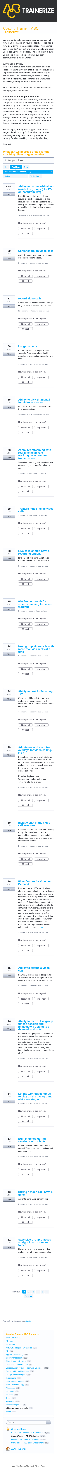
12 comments (23, 311)
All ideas (9, 1341)
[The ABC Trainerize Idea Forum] (28, 11)
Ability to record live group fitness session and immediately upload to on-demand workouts (35, 1025)
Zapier (8, 1411)
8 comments (22, 263)
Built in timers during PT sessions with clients (34, 1140)
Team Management (14, 1405)
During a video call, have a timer (35, 1193)
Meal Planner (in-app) (15, 1381)
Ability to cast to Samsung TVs (35, 693)
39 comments (23, 215)
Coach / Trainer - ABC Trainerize (25, 1436)
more (41, 927)
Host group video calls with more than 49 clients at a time (36, 649)
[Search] (48, 1422)
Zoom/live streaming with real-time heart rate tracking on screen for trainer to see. (34, 454)
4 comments (22, 364)
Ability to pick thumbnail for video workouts (34, 401)
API (7, 1351)
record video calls (29, 298)
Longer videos (27, 346)
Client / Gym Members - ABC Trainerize (27, 1433)
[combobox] (27, 1422)
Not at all (27, 228)
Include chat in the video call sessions (34, 824)
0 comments (22, 566)
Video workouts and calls (40, 215)
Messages (10, 1388)
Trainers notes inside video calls (36, 510)
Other (8, 1398)
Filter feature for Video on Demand (35, 883)
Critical (27, 233)
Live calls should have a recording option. (34, 552)
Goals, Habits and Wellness (17, 1371)
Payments (10, 1401)
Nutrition (9, 1395)
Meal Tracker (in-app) (15, 1385)
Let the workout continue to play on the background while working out (35, 1096)
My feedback (35, 176)
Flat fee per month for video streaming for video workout (35, 604)
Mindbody (10, 1391)
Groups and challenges (15, 1375)
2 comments (22, 846)
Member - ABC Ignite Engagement (25, 1439)
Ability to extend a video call (34, 969)
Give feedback (18, 1429)
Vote (9, 194)
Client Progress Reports (16, 1361)
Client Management (14, 1358)
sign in (28, 1321)
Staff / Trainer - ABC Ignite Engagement (27, 1443)
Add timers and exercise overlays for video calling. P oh (35, 750)
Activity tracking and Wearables (19, 1348)
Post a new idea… (13, 1338)
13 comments (23, 414)
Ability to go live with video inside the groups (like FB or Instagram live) (36, 189)
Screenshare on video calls (36, 250)
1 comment (22, 473)
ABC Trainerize (18, 1449)
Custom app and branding (17, 1365)
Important (43, 228)
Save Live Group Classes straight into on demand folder (34, 1242)
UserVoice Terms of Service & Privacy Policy (28, 1466)
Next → (28, 1296)
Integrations (11, 1378)
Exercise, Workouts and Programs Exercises (24, 1368)
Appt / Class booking (14, 1354)
